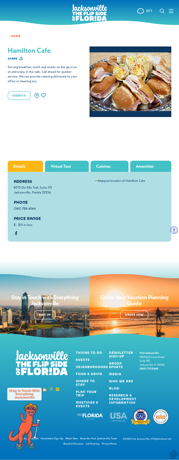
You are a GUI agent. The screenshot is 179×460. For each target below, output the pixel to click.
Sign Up (45, 315)
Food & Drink (89, 374)
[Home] (89, 14)
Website (19, 95)
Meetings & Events (87, 404)
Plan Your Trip (86, 393)
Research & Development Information (123, 399)
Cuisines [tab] (103, 166)
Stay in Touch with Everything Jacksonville (24, 394)
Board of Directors (73, 443)
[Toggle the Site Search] (162, 10)
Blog (114, 388)
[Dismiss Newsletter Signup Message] (44, 390)
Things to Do (89, 353)
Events (83, 360)
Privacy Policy (109, 443)
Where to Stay (85, 383)
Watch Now (71, 438)
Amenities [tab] (145, 166)
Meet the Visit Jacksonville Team (98, 438)
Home (15, 36)
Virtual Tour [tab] (61, 166)
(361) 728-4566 (25, 208)
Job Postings (92, 443)
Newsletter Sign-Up (121, 354)
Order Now (134, 315)
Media (115, 374)
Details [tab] (19, 166)
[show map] (37, 95)
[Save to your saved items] (43, 95)
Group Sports (116, 365)
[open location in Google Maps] (120, 180)
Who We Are (121, 381)
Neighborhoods (89, 367)
